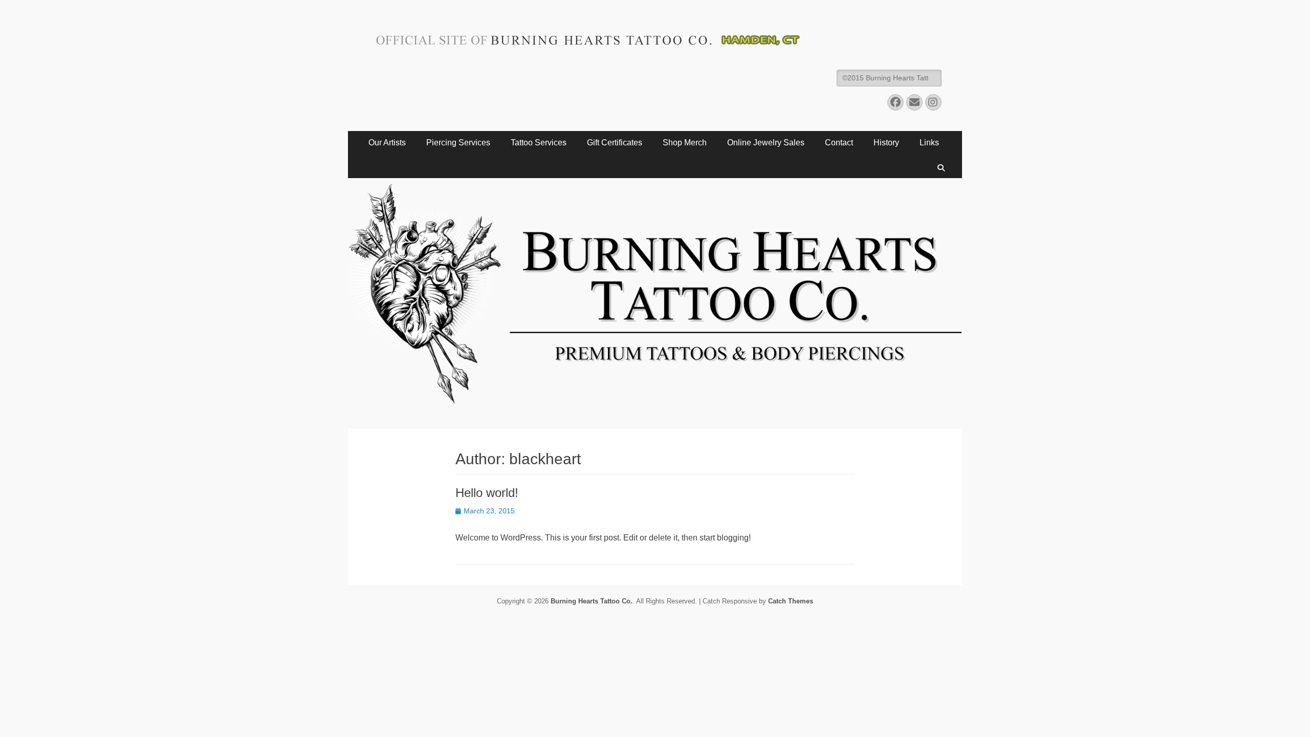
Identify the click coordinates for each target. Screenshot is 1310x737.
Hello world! (486, 493)
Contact (839, 142)
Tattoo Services (538, 142)
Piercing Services (458, 142)
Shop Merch (685, 142)
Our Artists (387, 142)
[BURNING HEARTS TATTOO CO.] (655, 425)
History (886, 142)
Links (929, 142)
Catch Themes (790, 601)
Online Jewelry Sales (765, 142)
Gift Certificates (614, 142)
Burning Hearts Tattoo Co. (591, 601)
